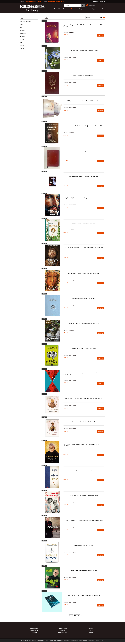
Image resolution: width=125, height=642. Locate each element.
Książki (21, 24)
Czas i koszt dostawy (62, 628)
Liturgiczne (22, 36)
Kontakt (91, 628)
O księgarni (91, 630)
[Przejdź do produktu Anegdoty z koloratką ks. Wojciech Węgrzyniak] (52, 356)
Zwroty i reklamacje (62, 632)
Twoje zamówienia (34, 628)
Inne (21, 27)
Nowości (22, 45)
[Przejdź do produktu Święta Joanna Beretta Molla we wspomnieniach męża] (52, 502)
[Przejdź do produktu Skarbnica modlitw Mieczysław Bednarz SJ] (52, 83)
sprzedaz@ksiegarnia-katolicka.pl (56, 1)
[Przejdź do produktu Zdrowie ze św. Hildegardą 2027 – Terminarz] (52, 230)
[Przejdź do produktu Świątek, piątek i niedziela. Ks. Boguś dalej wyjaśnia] (52, 577)
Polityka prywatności (91, 634)
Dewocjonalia (23, 33)
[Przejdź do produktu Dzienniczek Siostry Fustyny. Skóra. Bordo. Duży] (52, 158)
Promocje (22, 48)
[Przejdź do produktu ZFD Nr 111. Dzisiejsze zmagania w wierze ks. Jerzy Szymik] (52, 331)
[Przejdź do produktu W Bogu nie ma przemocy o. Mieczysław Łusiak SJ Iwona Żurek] (52, 108)
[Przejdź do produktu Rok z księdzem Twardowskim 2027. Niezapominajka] (52, 58)
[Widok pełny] (104, 18)
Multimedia (22, 30)
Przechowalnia (34, 632)
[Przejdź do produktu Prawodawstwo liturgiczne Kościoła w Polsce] (52, 305)
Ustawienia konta (34, 630)
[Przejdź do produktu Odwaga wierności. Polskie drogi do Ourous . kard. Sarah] (52, 181)
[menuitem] (57, 9)
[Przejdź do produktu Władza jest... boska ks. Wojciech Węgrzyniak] (52, 477)
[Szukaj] (83, 5)
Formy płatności (62, 630)
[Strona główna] (32, 8)
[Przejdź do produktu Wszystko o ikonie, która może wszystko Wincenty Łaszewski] (52, 280)
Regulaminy (90, 632)
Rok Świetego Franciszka (25, 21)
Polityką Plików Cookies (54, 640)
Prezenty (22, 39)
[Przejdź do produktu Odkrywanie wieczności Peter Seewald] (52, 552)
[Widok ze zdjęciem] (101, 18)
